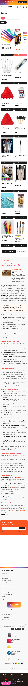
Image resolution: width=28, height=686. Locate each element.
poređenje (18, 477)
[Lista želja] (23, 7)
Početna (3, 11)
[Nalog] (20, 6)
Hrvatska (22, 677)
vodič (12, 487)
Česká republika (15, 675)
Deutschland (14, 677)
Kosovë (14, 683)
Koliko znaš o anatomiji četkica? (17, 272)
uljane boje (3, 512)
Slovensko (6, 675)
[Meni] (1, 6)
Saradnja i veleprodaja (7, 592)
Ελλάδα (20, 679)
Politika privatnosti (6, 582)
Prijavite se (22, 528)
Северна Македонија (20, 681)
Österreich (6, 677)
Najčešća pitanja (5, 578)
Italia (14, 679)
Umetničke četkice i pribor (12, 18)
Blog (3, 598)
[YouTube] (19, 629)
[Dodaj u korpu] (7, 55)
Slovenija (8, 679)
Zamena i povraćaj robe (7, 576)
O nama (3, 589)
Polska (23, 675)
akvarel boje (9, 512)
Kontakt (3, 596)
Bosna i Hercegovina (8, 681)
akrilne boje (22, 510)
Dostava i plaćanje (6, 573)
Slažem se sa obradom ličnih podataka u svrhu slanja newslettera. (11, 532)
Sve (3, 18)
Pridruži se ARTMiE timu (7, 594)
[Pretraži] (17, 6)
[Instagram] (16, 629)
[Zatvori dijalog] (26, 672)
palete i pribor (16, 512)
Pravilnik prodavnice (6, 580)
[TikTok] (23, 629)
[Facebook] (12, 629)
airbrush (13, 510)
